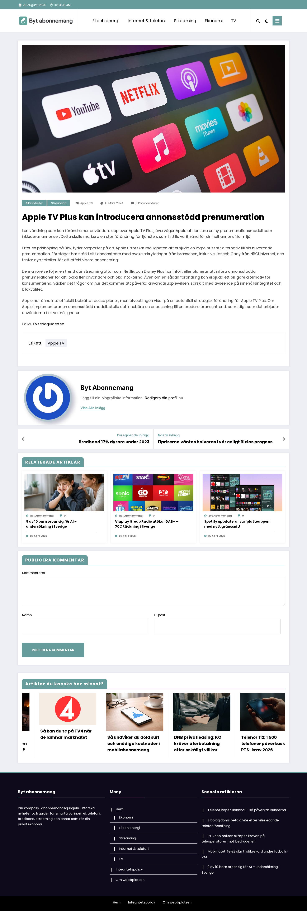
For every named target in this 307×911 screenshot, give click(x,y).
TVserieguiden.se (48, 324)
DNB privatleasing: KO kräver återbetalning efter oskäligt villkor (99, 743)
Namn (27, 615)
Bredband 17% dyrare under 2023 (114, 442)
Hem (119, 809)
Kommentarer (34, 572)
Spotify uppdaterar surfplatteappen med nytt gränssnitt (236, 524)
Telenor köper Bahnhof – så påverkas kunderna (247, 810)
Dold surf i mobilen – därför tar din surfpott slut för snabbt (233, 743)
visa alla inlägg (92, 408)
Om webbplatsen (130, 879)
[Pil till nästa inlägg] (284, 439)
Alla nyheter (34, 203)
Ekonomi (214, 21)
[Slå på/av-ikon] (277, 20)
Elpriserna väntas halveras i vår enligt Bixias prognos (215, 442)
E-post (159, 615)
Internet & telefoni (147, 21)
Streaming (185, 21)
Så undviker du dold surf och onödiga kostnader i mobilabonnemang (34, 743)
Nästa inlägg (169, 435)
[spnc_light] (266, 20)
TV (233, 21)
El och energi (105, 21)
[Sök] (258, 20)
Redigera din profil (161, 398)
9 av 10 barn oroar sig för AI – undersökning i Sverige (51, 524)
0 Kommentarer (147, 203)
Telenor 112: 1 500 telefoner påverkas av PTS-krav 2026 (166, 743)
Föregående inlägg (133, 435)
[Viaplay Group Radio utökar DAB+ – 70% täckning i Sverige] (153, 492)
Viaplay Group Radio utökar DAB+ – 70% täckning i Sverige (146, 524)
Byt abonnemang (106, 387)
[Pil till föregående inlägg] (23, 439)
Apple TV (86, 203)
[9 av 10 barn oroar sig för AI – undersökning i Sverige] (64, 492)
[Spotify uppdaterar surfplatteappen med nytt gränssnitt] (242, 492)
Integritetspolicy (129, 869)
